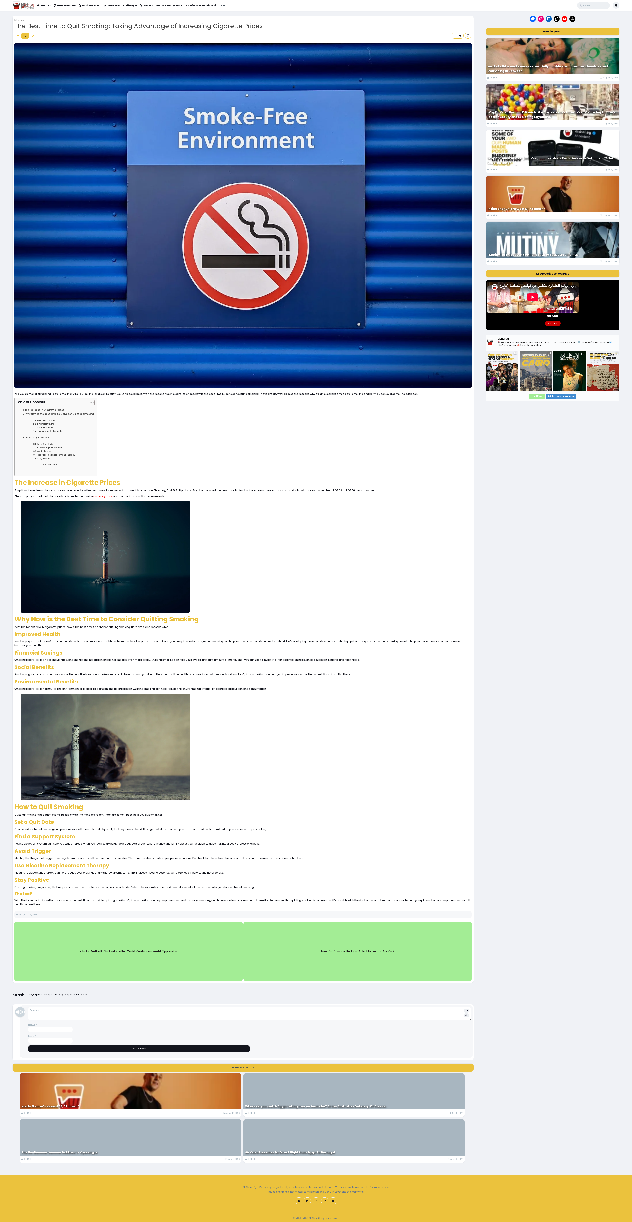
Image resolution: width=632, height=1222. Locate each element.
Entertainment (66, 5)
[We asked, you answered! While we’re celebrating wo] (502, 371)
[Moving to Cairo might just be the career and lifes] (536, 371)
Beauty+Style (173, 5)
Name (32, 1024)
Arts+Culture (151, 5)
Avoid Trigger (44, 451)
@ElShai (553, 316)
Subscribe (553, 323)
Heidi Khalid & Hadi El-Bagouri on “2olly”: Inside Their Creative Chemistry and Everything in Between (548, 68)
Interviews (113, 5)
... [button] (223, 5)
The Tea (46, 5)
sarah (19, 995)
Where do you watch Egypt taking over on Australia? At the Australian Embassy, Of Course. (315, 1106)
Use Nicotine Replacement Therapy (56, 454)
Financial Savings (46, 423)
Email (32, 1036)
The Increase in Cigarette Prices (44, 410)
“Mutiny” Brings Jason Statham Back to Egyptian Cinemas (533, 254)
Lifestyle (131, 5)
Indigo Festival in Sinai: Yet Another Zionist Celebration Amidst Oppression (129, 951)
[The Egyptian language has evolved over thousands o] (603, 371)
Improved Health (46, 420)
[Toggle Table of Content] (90, 402)
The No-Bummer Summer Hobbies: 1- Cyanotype (59, 1152)
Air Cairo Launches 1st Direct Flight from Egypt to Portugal (290, 1152)
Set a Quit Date (45, 444)
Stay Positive (44, 458)
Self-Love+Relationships (203, 5)
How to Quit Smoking (38, 437)
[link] (468, 36)
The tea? (52, 464)
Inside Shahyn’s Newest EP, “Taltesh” (50, 1106)
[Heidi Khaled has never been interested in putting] (569, 371)
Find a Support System (49, 447)
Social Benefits (45, 427)
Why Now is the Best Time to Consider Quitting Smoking (59, 414)
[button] (458, 36)
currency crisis (102, 496)
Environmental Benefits (49, 431)
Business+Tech (91, 5)
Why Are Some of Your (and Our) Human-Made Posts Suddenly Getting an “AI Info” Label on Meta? (552, 160)
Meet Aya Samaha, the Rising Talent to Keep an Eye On (357, 951)
